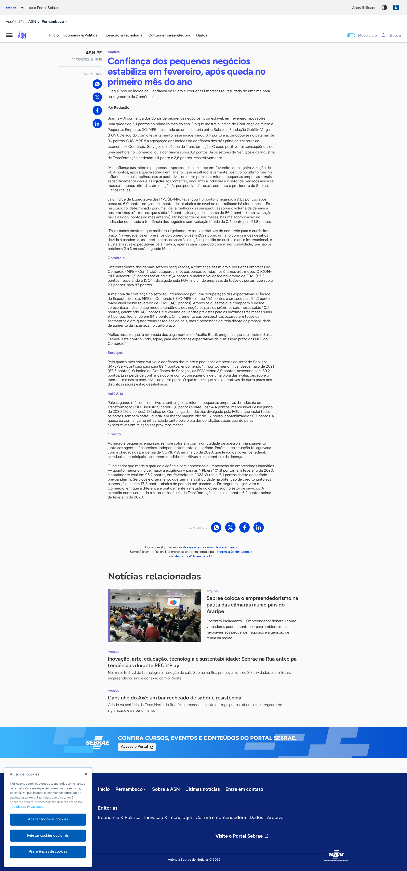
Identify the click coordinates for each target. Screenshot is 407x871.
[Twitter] (97, 97)
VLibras (396, 7)
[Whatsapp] (97, 84)
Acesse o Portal (134, 746)
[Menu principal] (9, 35)
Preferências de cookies (48, 851)
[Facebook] (97, 110)
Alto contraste (384, 7)
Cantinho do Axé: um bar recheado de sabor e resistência (175, 697)
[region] (48, 817)
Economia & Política (119, 817)
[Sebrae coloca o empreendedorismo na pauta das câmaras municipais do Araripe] (154, 615)
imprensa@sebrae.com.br (234, 552)
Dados (256, 817)
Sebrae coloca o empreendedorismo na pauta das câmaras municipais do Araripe (252, 604)
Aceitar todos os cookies (48, 819)
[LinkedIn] (97, 123)
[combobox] (55, 22)
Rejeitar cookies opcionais (48, 835)
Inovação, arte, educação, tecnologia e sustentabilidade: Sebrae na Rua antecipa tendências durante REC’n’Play (202, 662)
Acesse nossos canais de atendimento (210, 547)
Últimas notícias (202, 789)
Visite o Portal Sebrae (239, 836)
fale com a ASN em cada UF (193, 556)
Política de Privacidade (27, 807)
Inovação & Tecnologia (168, 817)
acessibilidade (364, 7)
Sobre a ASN (166, 789)
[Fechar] (86, 774)
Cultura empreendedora (220, 817)
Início (54, 35)
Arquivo (275, 817)
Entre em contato (244, 789)
